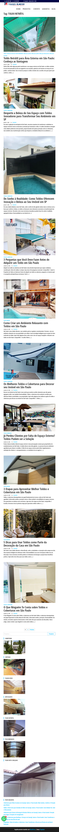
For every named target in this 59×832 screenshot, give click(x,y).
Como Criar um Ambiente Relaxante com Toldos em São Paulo (26, 324)
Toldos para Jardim (35, 53)
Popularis (42, 829)
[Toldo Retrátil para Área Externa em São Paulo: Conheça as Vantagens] (29, 34)
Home (18, 9)
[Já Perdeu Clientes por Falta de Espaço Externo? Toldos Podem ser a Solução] (29, 417)
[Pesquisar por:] (29, 634)
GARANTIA (46, 9)
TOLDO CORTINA (7, 320)
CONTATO (36, 9)
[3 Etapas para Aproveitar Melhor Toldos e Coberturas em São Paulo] (29, 470)
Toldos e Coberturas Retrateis (9, 53)
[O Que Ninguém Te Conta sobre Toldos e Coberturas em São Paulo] (29, 582)
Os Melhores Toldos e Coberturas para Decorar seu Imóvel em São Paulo (29, 385)
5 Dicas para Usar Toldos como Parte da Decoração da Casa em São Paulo (25, 543)
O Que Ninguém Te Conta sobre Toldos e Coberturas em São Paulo (25, 608)
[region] (29, 779)
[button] (6, 779)
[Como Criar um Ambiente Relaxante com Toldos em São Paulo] (29, 299)
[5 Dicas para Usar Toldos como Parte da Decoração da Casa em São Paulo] (29, 523)
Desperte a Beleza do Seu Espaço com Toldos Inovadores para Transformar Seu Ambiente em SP (29, 116)
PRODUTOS (26, 9)
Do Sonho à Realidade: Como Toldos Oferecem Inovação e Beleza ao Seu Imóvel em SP (29, 200)
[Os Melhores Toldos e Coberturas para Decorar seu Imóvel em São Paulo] (29, 361)
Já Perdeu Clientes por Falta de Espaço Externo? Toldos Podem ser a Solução (29, 437)
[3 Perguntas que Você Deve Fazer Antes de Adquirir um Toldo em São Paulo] (29, 237)
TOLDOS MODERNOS (19, 53)
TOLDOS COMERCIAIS (8, 433)
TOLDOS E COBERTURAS (8, 110)
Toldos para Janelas (27, 53)
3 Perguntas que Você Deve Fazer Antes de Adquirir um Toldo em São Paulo (26, 261)
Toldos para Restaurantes (44, 53)
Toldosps (15, 64)
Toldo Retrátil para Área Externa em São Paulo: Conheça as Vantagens (29, 59)
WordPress (32, 829)
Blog (53, 9)
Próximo (32, 629)
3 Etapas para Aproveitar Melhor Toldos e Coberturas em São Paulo (26, 490)
